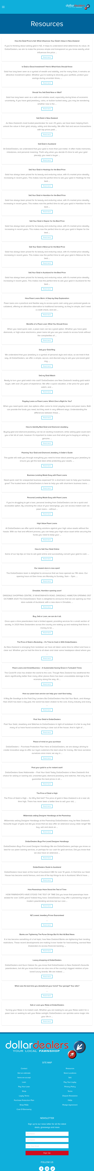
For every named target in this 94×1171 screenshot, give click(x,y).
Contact (24, 1068)
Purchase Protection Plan (24, 1100)
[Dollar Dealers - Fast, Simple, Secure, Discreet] (78, 7)
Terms (70, 1091)
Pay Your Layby (70, 1082)
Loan (24, 1082)
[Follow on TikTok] (52, 1168)
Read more (47, 57)
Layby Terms (24, 1096)
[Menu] (3, 7)
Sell (69, 1077)
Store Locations (70, 1073)
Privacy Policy (70, 1086)
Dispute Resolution (70, 1096)
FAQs (70, 1100)
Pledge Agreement (69, 1105)
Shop (24, 1091)
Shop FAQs (24, 1105)
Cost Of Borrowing (24, 1109)
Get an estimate (24, 1073)
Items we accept (24, 1077)
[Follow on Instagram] (47, 1168)
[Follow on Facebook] (41, 1168)
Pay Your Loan (24, 1086)
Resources (70, 1068)
